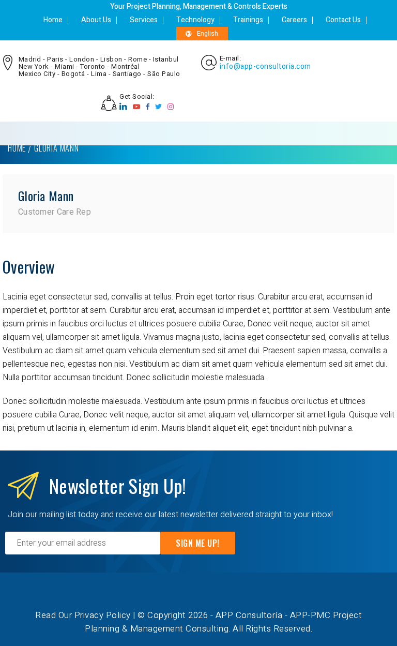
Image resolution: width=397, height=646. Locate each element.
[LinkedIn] (123, 106)
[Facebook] (148, 106)
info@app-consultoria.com (265, 66)
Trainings (248, 19)
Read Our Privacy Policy (83, 615)
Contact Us (343, 19)
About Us (96, 19)
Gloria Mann (45, 195)
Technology (195, 19)
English (207, 33)
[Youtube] (137, 106)
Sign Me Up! (198, 543)
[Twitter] (158, 106)
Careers (294, 19)
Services (144, 19)
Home (53, 19)
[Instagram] (170, 106)
